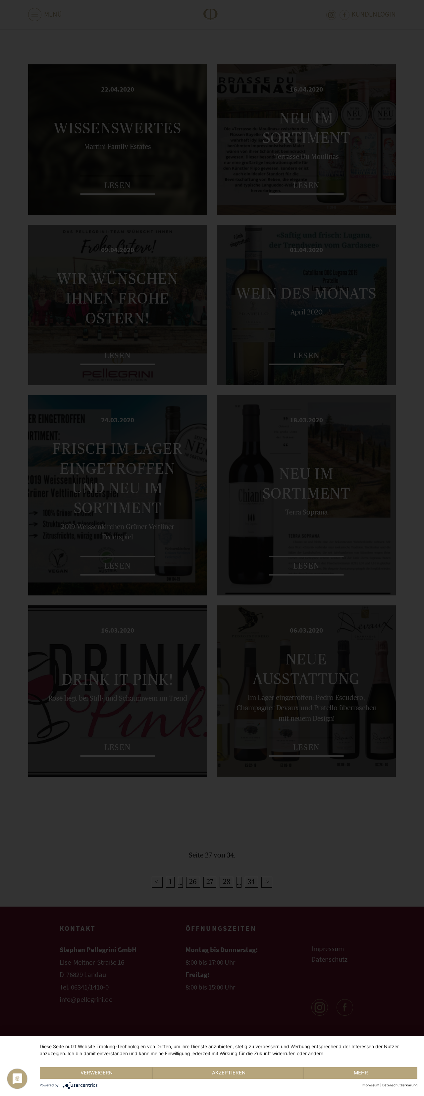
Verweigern (96, 1072)
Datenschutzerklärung (399, 1085)
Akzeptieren (228, 1072)
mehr (361, 1072)
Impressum (370, 1085)
